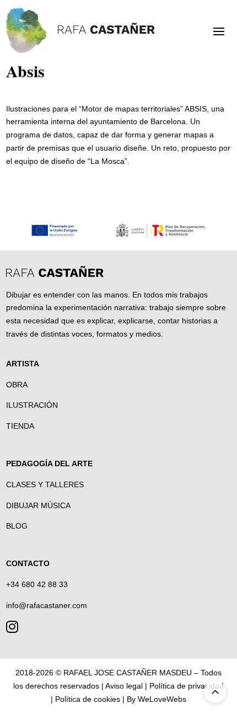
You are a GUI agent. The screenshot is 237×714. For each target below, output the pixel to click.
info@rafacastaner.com (46, 605)
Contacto (28, 563)
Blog (17, 525)
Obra (17, 384)
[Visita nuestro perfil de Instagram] (12, 629)
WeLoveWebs (162, 699)
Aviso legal (124, 685)
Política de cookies (87, 699)
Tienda (20, 426)
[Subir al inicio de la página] (215, 692)
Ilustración (32, 405)
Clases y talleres (45, 484)
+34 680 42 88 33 (37, 584)
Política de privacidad (186, 685)
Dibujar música (38, 505)
